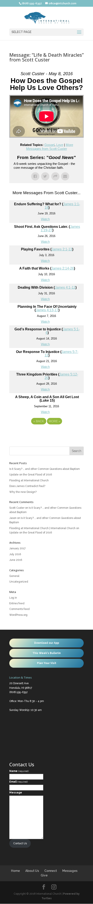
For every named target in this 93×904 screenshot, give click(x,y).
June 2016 (15, 559)
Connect (50, 871)
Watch (45, 219)
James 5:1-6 (63, 330)
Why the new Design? (23, 491)
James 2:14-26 (62, 268)
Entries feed (16, 603)
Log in (13, 597)
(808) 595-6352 (18, 692)
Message (15, 792)
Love (59, 145)
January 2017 (17, 548)
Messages (69, 871)
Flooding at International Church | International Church (42, 528)
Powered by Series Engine (46, 433)
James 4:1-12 (65, 287)
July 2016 (15, 554)
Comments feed (19, 609)
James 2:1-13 (61, 249)
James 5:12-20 (61, 376)
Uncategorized (18, 581)
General (14, 576)
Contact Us (20, 843)
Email (18, 781)
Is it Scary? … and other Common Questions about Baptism (44, 468)
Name (19, 771)
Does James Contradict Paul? (27, 486)
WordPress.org (18, 614)
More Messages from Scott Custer (49, 147)
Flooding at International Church (29, 480)
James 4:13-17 (47, 310)
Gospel (49, 145)
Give (44, 875)
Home (15, 871)
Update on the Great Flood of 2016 (30, 474)
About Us (32, 871)
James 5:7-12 (61, 353)
